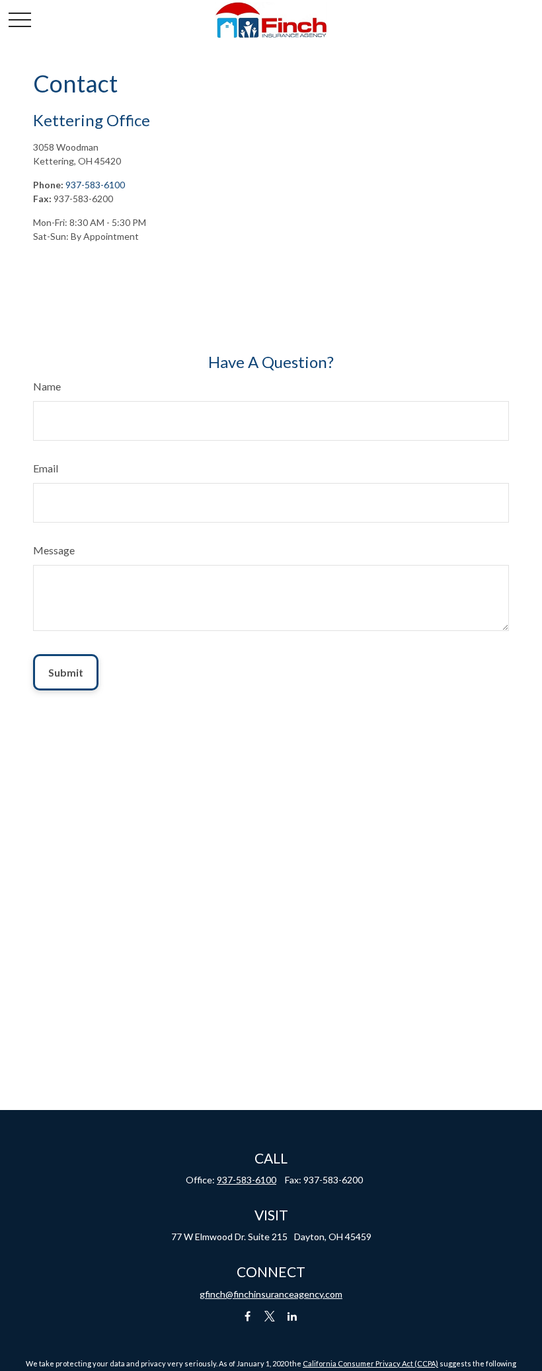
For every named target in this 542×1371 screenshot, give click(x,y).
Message (54, 550)
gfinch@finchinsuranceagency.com (271, 1294)
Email (45, 468)
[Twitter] (270, 1316)
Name (47, 386)
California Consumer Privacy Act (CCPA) (370, 1363)
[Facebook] (247, 1316)
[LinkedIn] (292, 1316)
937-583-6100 (95, 184)
